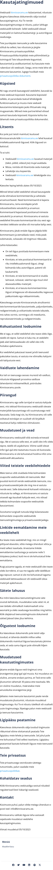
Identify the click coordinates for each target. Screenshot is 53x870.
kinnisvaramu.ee (19, 12)
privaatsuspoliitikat (10, 770)
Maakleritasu (8, 846)
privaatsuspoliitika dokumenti (15, 75)
